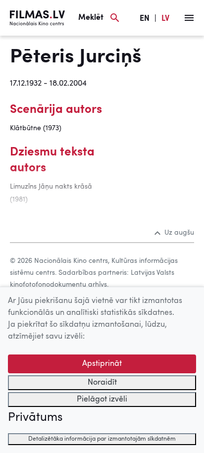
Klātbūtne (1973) (35, 128)
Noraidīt (102, 383)
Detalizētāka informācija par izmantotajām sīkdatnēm (102, 439)
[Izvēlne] (189, 17)
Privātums (35, 418)
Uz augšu (179, 232)
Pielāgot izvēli (102, 399)
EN (145, 19)
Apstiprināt (102, 364)
